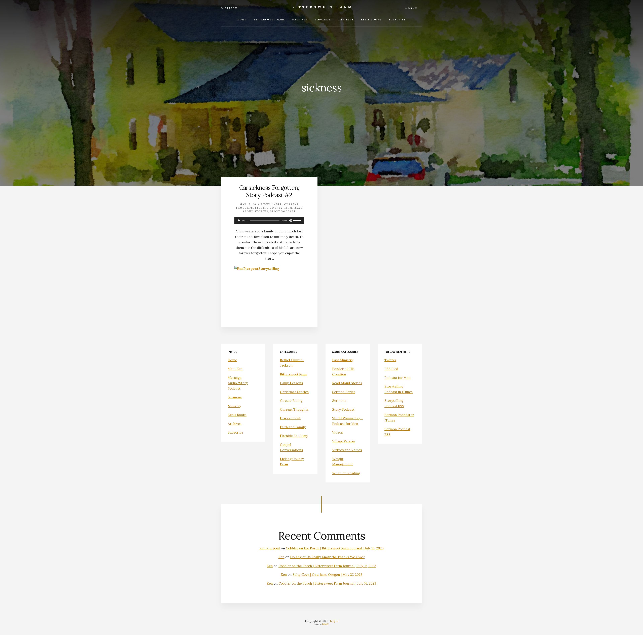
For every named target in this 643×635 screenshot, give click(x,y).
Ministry (234, 406)
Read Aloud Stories (347, 383)
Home (232, 360)
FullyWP (325, 624)
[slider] (297, 220)
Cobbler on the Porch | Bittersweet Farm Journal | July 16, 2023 (335, 548)
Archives (234, 423)
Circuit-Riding (291, 400)
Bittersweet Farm (322, 7)
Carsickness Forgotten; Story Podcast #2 (269, 191)
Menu (412, 8)
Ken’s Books (237, 415)
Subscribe (235, 432)
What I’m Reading (346, 473)
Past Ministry (342, 360)
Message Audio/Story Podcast (238, 383)
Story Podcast (283, 211)
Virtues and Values (347, 450)
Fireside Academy (294, 436)
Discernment (290, 418)
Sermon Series (343, 392)
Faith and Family (293, 427)
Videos (337, 432)
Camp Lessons (291, 383)
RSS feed (391, 369)
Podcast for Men (397, 377)
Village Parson (343, 441)
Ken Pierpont (270, 548)
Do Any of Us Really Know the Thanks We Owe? (327, 557)
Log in (334, 621)
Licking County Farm (273, 207)
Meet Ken (235, 369)
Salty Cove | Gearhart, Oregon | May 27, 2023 (327, 574)
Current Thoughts (294, 409)
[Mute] (290, 220)
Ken (281, 557)
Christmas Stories (294, 392)
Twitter (390, 360)
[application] (269, 220)
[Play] (238, 220)
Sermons (235, 397)
